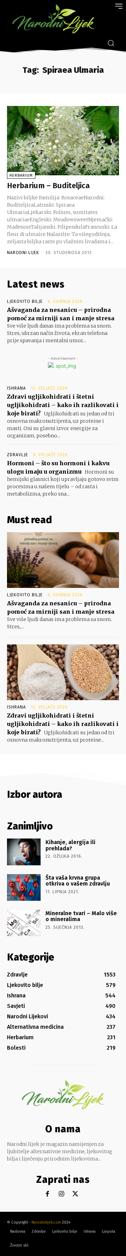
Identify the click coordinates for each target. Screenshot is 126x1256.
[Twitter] (75, 1194)
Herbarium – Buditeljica (48, 185)
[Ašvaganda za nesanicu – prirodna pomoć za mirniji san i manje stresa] (63, 560)
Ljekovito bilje (25, 301)
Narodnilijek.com (46, 1222)
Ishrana (16, 388)
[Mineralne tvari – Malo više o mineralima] (24, 923)
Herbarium (21, 175)
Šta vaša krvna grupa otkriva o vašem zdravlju (78, 880)
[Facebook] (47, 1194)
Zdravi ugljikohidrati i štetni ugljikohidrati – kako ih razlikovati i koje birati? (63, 405)
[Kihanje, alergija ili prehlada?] (24, 851)
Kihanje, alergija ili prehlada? (71, 845)
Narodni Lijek (23, 252)
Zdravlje (17, 455)
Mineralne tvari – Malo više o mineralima (81, 916)
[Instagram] (61, 1194)
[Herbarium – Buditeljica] (63, 140)
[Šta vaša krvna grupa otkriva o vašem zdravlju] (24, 887)
